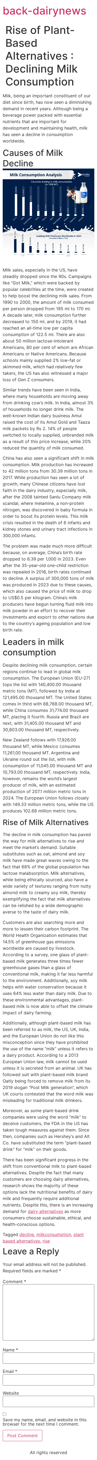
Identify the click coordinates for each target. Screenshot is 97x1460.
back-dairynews (44, 10)
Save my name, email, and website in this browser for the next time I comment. (44, 1422)
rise (46, 1241)
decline (26, 1234)
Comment (14, 1281)
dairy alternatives (45, 1211)
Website (11, 1393)
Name (10, 1350)
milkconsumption (53, 1234)
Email (10, 1371)
